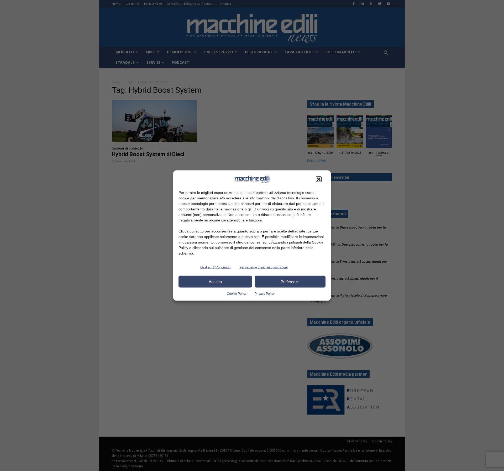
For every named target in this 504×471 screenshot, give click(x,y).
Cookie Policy (236, 294)
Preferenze (290, 281)
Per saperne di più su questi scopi (263, 267)
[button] (318, 179)
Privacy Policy (265, 294)
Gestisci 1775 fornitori (215, 267)
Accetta (215, 281)
